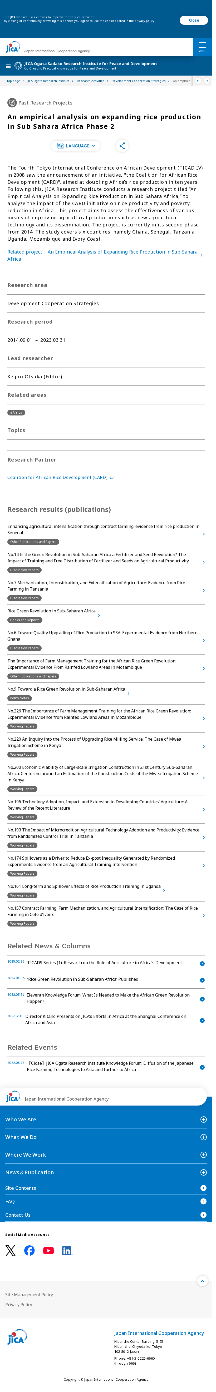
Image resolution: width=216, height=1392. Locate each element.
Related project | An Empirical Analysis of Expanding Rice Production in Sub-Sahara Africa (102, 255)
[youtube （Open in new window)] (48, 1251)
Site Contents (20, 1188)
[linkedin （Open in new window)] (67, 1250)
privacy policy (144, 21)
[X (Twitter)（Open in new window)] (10, 1250)
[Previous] (198, 81)
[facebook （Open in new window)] (29, 1250)
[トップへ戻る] (202, 1281)
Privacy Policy (18, 1304)
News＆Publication (29, 1172)
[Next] (207, 81)
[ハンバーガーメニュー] (202, 44)
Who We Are (20, 1119)
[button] (75, 146)
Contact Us (18, 1215)
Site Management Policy (29, 1294)
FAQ (10, 1201)
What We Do (21, 1137)
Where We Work (25, 1154)
